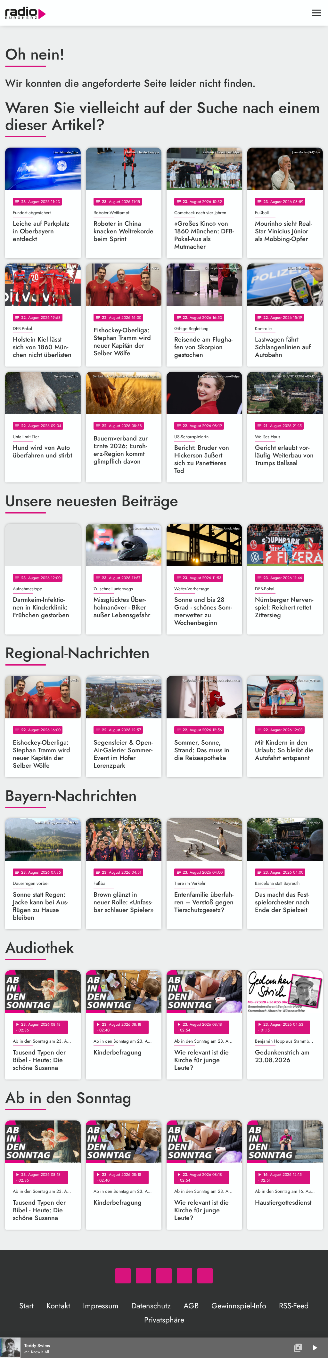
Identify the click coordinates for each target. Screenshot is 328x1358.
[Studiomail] (184, 1275)
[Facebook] (143, 1275)
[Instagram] (164, 1275)
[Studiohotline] (205, 1275)
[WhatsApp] (123, 1275)
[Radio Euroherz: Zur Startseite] (156, 12)
